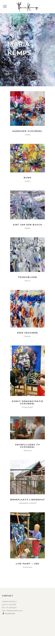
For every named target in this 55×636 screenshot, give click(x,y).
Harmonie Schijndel (27, 131)
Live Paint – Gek (27, 563)
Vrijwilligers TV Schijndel (27, 445)
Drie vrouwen (27, 333)
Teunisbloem (27, 277)
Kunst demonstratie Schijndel (27, 402)
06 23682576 (11, 608)
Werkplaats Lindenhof (27, 499)
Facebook (10, 614)
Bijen (27, 177)
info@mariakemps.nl (14, 611)
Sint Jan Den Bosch (27, 224)
